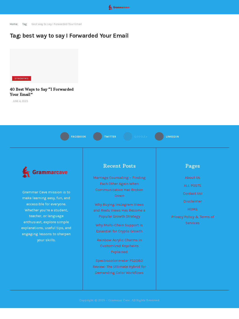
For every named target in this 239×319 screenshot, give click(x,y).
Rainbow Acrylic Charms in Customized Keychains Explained (119, 246)
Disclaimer (192, 201)
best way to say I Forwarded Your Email (57, 24)
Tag (24, 24)
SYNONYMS (21, 78)
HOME (192, 209)
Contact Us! (192, 193)
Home (14, 24)
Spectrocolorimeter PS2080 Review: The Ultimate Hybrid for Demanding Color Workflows (119, 266)
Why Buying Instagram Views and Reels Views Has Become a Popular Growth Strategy (119, 210)
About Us (192, 177)
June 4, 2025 (20, 101)
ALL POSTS (192, 185)
